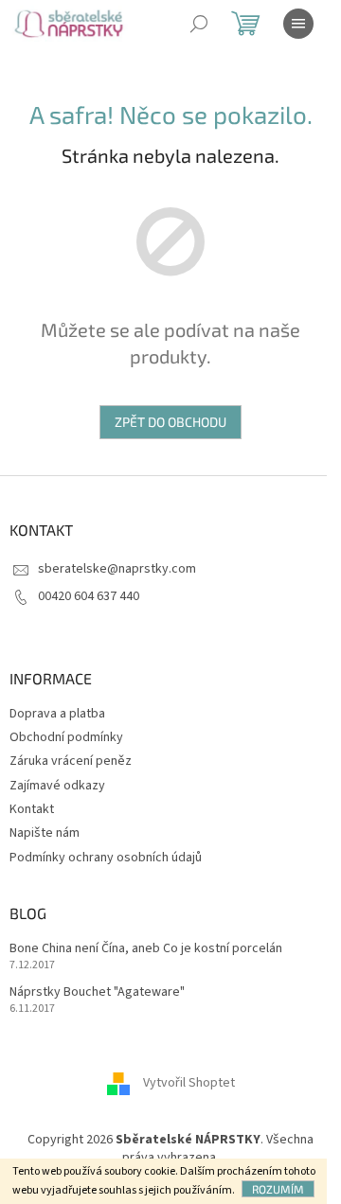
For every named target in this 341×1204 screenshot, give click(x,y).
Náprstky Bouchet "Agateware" (97, 992)
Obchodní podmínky (66, 737)
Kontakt (31, 809)
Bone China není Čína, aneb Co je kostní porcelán (145, 949)
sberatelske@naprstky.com (117, 568)
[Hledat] (199, 24)
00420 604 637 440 (88, 596)
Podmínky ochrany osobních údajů (105, 857)
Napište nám (44, 832)
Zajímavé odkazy (57, 785)
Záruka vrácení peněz (70, 761)
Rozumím (278, 1188)
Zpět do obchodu (170, 422)
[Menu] (298, 24)
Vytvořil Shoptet (189, 1082)
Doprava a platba (57, 713)
